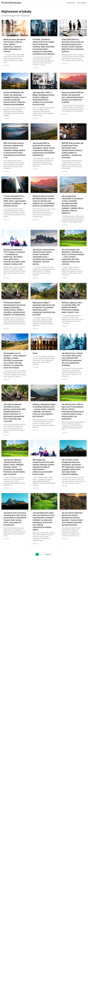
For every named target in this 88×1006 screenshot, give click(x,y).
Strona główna (82, 3)
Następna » (48, 554)
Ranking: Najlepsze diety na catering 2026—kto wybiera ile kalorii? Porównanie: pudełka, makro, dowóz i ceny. (72, 307)
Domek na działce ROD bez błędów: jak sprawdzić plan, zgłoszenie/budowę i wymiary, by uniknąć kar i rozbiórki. (73, 97)
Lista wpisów (70, 3)
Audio (35, 353)
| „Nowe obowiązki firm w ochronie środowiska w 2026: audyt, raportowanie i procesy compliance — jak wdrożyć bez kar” (15, 201)
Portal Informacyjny (11, 2)
